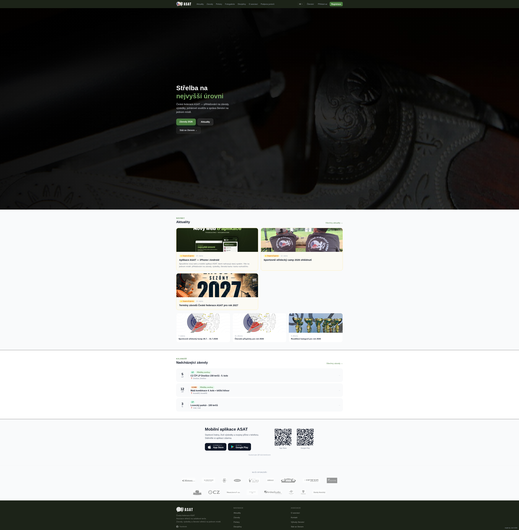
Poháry (219, 4)
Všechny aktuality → (334, 223)
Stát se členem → (188, 130)
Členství (310, 4)
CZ (300, 4)
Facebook (183, 527)
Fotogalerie (230, 4)
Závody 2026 (186, 122)
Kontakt (294, 517)
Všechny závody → (334, 363)
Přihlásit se (322, 4)
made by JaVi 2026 (511, 528)
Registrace (336, 4)
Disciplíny (242, 4)
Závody (210, 4)
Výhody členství (297, 522)
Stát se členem (297, 527)
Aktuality (200, 4)
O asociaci (253, 4)
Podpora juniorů (267, 4)
